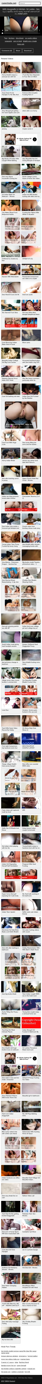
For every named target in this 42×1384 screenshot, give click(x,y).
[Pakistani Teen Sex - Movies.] (31, 1206)
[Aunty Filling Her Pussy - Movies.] (10, 1004)
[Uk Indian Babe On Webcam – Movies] (10, 187)
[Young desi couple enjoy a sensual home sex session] (31, 1004)
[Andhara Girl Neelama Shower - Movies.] (10, 1260)
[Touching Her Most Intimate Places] (10, 1022)
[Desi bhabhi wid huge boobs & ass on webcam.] (10, 1040)
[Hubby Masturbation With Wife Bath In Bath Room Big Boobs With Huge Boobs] (31, 940)
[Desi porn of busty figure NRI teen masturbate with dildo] (10, 1224)
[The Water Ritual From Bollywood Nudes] (10, 205)
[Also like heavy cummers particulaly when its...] (31, 371)
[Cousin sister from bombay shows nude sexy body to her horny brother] (31, 519)
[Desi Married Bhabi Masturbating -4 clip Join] (10, 573)
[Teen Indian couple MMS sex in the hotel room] (31, 986)
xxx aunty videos (31, 38)
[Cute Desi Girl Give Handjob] (10, 1242)
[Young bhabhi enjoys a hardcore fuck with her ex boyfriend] (31, 838)
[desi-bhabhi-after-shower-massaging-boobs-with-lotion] (31, 537)
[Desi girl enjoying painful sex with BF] (10, 619)
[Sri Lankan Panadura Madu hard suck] (31, 1040)
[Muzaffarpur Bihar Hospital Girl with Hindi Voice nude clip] (31, 1278)
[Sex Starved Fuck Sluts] (10, 305)
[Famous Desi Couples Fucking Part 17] (31, 85)
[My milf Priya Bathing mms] (31, 1106)
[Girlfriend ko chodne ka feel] (10, 251)
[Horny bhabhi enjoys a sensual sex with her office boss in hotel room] (10, 67)
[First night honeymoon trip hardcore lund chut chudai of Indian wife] (10, 738)
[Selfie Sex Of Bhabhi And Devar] (10, 820)
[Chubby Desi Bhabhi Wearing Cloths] (31, 573)
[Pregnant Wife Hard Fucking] (31, 856)
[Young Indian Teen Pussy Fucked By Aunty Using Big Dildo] (10, 537)
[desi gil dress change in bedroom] (10, 655)
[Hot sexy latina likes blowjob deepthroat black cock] (31, 305)
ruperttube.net (9, 3)
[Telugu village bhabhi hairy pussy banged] (10, 756)
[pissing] (10, 121)
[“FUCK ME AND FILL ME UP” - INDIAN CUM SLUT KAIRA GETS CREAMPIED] (10, 1296)
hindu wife (20, 44)
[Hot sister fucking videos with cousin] (31, 922)
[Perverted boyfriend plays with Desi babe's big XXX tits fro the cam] (31, 353)
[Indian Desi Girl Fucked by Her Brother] (31, 389)
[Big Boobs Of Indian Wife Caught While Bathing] (10, 151)
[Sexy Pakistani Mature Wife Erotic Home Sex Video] (10, 1088)
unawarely (8, 41)
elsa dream (20, 38)
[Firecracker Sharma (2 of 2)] (31, 489)
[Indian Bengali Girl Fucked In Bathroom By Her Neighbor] (31, 1022)
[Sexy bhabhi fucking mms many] (31, 655)
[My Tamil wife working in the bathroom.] (31, 886)
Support (12, 1381)
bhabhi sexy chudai (30, 41)
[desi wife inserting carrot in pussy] (10, 471)
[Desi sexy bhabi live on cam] (10, 1188)
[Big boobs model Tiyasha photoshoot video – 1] (31, 555)
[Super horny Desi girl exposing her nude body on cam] (10, 886)
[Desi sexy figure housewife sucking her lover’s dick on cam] (10, 169)
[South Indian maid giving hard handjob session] (10, 637)
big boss (12, 38)
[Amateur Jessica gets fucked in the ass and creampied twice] (31, 702)
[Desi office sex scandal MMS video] (31, 756)
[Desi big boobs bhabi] (10, 986)
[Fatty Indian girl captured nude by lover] (10, 802)
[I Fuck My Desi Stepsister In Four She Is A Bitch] (31, 67)
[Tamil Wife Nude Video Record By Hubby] (10, 720)
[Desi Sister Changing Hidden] (10, 1278)
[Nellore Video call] (31, 1188)
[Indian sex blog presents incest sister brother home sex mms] (10, 489)
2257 (3, 1381)
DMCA (7, 1381)
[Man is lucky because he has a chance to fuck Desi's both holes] (31, 1296)
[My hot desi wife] (10, 1332)
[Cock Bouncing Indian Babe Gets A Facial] (10, 335)
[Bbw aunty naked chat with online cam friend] (10, 1124)
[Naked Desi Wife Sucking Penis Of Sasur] (31, 1124)
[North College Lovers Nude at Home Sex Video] (31, 169)
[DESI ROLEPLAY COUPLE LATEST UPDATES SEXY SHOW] (31, 738)
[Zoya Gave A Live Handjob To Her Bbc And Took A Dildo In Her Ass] (10, 85)
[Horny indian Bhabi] (10, 453)
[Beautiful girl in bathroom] (31, 1088)
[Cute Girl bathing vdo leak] (10, 389)
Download (28, 50)
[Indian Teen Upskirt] (10, 904)
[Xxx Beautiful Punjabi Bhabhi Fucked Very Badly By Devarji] (31, 673)
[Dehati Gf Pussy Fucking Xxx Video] (31, 1070)
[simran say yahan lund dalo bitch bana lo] (31, 453)
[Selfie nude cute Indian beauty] (31, 904)
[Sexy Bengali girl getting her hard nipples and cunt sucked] (10, 103)
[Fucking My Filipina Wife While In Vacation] (31, 205)
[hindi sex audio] (31, 287)
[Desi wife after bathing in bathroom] (10, 940)
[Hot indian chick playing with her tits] (10, 838)
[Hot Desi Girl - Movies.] (31, 1260)
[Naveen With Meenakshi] (10, 269)
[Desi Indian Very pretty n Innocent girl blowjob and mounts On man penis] (10, 519)
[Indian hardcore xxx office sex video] (10, 1170)
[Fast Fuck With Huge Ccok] (10, 435)
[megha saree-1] (31, 121)
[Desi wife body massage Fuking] (10, 1314)
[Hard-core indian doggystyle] (10, 1106)
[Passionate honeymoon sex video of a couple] (31, 269)
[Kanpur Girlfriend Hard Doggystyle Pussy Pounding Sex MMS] (31, 637)
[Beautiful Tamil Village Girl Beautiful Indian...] (31, 1170)
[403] (31, 802)
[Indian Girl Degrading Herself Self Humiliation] (10, 856)
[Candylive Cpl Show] (31, 1224)
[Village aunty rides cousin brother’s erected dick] (10, 673)
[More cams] (31, 335)
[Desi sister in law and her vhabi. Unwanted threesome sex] (10, 1070)
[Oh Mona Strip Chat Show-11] (31, 720)
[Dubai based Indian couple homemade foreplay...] (31, 820)
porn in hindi (17, 41)
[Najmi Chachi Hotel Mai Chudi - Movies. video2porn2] (31, 471)
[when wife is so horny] (31, 103)
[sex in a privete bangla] (31, 1242)
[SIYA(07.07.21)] (31, 251)
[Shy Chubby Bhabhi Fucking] (31, 1314)
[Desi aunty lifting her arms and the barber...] (31, 435)
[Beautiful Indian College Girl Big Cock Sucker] (10, 353)
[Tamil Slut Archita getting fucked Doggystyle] (10, 1206)
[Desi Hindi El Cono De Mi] (10, 287)
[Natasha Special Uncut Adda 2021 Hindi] (10, 371)
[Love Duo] (10, 702)
